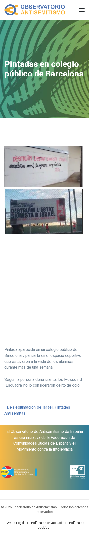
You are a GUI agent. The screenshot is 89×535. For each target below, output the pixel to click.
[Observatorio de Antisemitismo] (34, 10)
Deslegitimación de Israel (30, 407)
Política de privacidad (46, 522)
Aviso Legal (15, 522)
